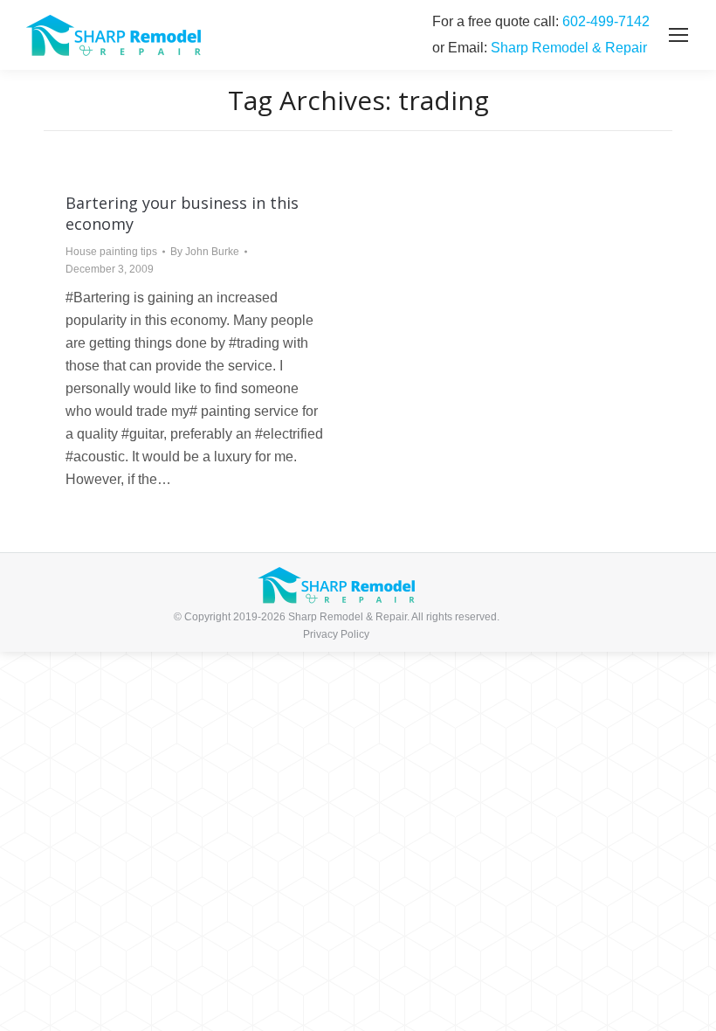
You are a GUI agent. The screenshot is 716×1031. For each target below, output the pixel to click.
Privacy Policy (336, 634)
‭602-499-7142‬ (606, 21)
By (204, 252)
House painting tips (111, 252)
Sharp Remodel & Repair (569, 47)
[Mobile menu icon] (678, 35)
